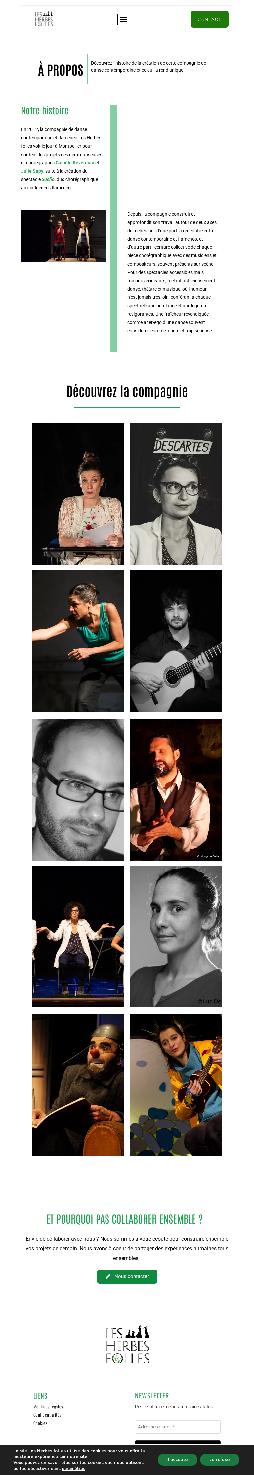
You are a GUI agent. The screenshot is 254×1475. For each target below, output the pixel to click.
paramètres (73, 1469)
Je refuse (220, 1459)
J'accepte (178, 1459)
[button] (123, 19)
